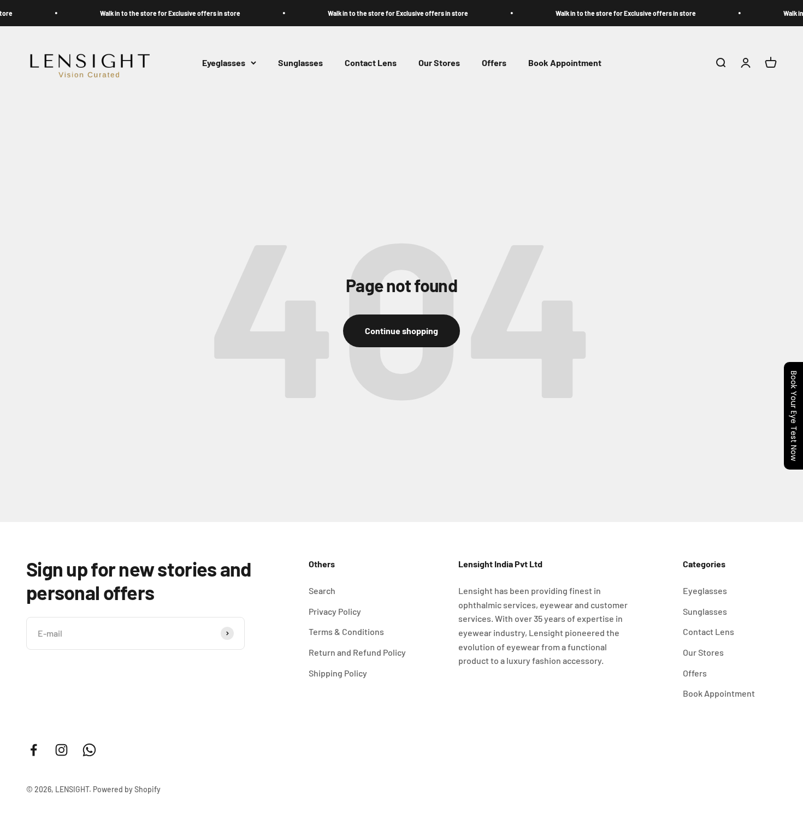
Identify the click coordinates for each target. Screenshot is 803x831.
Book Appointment (564, 62)
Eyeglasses (223, 62)
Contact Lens (371, 62)
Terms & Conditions (346, 631)
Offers (494, 62)
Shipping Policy (338, 673)
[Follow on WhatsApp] (89, 750)
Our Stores (439, 62)
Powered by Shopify (127, 789)
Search (322, 590)
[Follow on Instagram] (61, 750)
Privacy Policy (335, 611)
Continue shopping (401, 330)
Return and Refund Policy (357, 652)
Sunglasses (300, 62)
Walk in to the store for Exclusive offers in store (157, 13)
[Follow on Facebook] (33, 750)
